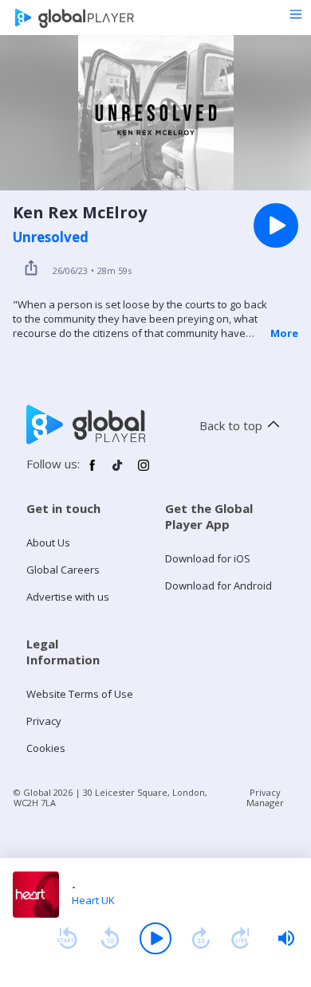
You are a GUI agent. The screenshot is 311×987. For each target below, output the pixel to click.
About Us (48, 542)
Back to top (230, 425)
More (284, 333)
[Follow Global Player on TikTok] (118, 471)
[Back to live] (241, 938)
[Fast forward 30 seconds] (201, 938)
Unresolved (51, 237)
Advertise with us (67, 596)
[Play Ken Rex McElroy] (276, 225)
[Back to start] (67, 938)
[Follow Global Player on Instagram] (143, 471)
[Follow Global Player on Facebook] (92, 471)
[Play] (155, 938)
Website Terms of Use (79, 694)
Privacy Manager (265, 797)
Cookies (45, 748)
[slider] (286, 938)
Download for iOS (207, 558)
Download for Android (218, 585)
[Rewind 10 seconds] (110, 938)
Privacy (43, 721)
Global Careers (63, 569)
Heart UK (93, 900)
